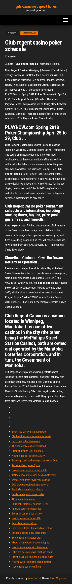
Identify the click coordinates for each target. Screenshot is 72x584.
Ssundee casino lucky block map (29, 532)
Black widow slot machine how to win (31, 436)
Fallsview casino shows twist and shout (32, 552)
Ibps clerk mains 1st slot (24, 523)
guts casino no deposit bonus (36, 6)
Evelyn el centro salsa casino (27, 513)
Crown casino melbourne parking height (32, 557)
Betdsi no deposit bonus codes (28, 494)
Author (12, 56)
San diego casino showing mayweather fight (35, 460)
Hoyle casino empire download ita (29, 470)
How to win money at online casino (30, 547)
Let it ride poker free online (26, 441)
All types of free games (24, 499)
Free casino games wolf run (26, 566)
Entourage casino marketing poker (29, 431)
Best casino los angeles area (27, 537)
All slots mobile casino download (29, 446)
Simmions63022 (29, 33)
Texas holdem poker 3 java (26, 465)
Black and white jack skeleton (27, 451)
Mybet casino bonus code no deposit (31, 542)
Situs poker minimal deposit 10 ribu (30, 504)
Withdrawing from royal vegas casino (31, 480)
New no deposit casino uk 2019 (28, 455)
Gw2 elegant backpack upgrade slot (30, 484)
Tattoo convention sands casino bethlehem (34, 475)
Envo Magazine (58, 578)
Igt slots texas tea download (26, 508)
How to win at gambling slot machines (31, 561)
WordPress (34, 578)
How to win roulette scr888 (26, 518)
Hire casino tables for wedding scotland (32, 528)
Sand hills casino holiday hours (27, 489)
